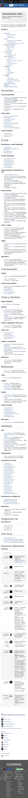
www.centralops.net (8, 447)
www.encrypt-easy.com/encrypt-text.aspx (13, 348)
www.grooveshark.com (9, 399)
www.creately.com (8, 360)
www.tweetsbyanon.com (9, 243)
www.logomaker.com (8, 407)
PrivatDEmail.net (8, 153)
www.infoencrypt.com (9, 354)
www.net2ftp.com (8, 443)
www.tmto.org (7, 463)
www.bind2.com (7, 123)
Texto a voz (10, 62)
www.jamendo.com (8, 400)
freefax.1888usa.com (9, 293)
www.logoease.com (8, 409)
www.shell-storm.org (8, 476)
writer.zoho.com (7, 312)
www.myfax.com (8, 286)
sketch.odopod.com (8, 389)
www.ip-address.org (8, 437)
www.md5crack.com (8, 470)
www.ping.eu (7, 438)
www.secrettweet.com (9, 246)
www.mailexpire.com (8, 164)
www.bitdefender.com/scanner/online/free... (13, 539)
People (10, 1)
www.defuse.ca (7, 229)
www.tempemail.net (8, 167)
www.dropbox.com (8, 527)
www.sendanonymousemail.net (11, 174)
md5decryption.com (8, 492)
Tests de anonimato (11, 34)
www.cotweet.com (8, 196)
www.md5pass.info (8, 483)
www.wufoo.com (7, 512)
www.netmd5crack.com (9, 466)
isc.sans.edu (7, 485)
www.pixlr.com (7, 383)
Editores (9, 59)
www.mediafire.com (8, 525)
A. (8, 572)
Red (8, 76)
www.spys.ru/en (7, 136)
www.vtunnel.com (8, 124)
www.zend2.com (8, 122)
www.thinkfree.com (8, 304)
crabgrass (17, 774)
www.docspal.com (8, 344)
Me (5, 1)
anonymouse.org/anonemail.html (11, 176)
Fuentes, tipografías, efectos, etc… (15, 60)
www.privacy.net (7, 97)
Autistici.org (7, 150)
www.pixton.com (8, 387)
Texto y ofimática (8, 56)
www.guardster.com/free (9, 119)
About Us (9, 784)
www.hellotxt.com (8, 212)
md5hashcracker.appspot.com (11, 493)
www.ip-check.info (8, 100)
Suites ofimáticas (11, 57)
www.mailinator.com (8, 160)
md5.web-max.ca (8, 486)
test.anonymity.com (8, 109)
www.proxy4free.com (9, 135)
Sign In (25, 1)
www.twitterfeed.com (8, 199)
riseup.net (6, 773)
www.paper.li (7, 259)
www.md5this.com (8, 477)
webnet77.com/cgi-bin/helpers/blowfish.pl (13, 351)
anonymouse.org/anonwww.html (11, 116)
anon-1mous (4, 714)
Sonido (8, 70)
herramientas (18, 714)
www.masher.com (8, 372)
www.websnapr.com (8, 509)
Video (8, 68)
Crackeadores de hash (12, 79)
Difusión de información (10, 44)
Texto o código (10, 47)
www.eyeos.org (7, 552)
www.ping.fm (7, 215)
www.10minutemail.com (9, 158)
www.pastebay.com (8, 232)
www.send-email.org (8, 180)
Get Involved (21, 789)
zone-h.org (6, 261)
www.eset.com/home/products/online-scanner (14, 542)
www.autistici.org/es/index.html (11, 220)
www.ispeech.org (8, 334)
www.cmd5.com (7, 474)
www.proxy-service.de (9, 126)
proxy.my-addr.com (8, 127)
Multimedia (7, 66)
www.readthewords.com (9, 337)
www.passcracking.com (9, 472)
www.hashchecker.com (9, 479)
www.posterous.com (8, 203)
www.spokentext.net (8, 332)
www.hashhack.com (8, 469)
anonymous (10, 714)
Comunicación (7, 52)
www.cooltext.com (8, 327)
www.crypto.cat (7, 276)
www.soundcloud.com (9, 396)
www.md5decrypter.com (9, 467)
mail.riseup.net (7, 147)
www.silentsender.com (9, 182)
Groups (16, 1)
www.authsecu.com (8, 473)
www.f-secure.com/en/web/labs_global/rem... (14, 540)
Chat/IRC (9, 53)
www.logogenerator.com (9, 416)
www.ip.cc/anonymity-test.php (11, 103)
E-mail (5, 39)
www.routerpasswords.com (10, 444)
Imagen (9, 69)
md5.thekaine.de (8, 487)
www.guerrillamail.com (9, 161)
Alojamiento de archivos (10, 83)
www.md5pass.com (8, 482)
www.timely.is (7, 251)
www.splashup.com (8, 385)
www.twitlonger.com (8, 249)
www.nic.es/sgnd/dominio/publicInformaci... (14, 440)
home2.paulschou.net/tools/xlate (11, 456)
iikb (21, 698)
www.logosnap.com (8, 415)
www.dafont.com (8, 325)
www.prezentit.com (8, 361)
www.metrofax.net (8, 290)
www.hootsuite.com (8, 218)
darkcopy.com (7, 314)
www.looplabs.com (8, 395)
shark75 (7, 556)
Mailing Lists (10, 789)
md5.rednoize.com (8, 490)
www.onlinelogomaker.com (10, 412)
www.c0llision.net (8, 464)
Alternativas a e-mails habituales (14, 40)
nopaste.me (6, 236)
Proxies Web (10, 36)
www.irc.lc (6, 279)
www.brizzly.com (8, 193)
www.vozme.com (8, 338)
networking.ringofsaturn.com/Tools (12, 434)
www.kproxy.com (8, 120)
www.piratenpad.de (8, 310)
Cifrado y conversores (12, 63)
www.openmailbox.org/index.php (11, 148)
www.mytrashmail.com (9, 163)
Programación (10, 78)
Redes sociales (10, 46)
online (23, 714)
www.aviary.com (7, 370)
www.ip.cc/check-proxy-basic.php (11, 106)
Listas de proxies (11, 37)
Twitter (8, 49)
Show (5, 21)
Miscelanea (9, 50)
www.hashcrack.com (8, 480)
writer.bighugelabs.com (9, 317)
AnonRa (7, 681)
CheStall (7, 607)
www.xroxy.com (7, 133)
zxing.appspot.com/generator (10, 499)
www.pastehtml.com (8, 422)
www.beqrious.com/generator (10, 500)
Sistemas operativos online (10, 86)
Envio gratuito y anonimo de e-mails (15, 43)
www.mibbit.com (8, 280)
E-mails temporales (11, 42)
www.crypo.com (7, 347)
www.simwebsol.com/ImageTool (11, 413)
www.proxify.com (8, 117)
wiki (14, 714)
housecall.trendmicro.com (10, 537)
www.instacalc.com (8, 515)
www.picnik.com (7, 386)
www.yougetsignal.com (9, 433)
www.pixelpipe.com (8, 207)
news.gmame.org (8, 151)
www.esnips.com (8, 530)
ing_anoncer (6, 601)
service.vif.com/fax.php (9, 292)
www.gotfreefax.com (8, 289)
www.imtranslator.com (9, 335)
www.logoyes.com (8, 410)
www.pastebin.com (8, 228)
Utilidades (6, 75)
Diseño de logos (10, 72)
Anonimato (6, 33)
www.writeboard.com (8, 311)
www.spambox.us (8, 165)
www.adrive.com (8, 528)
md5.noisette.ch (7, 489)
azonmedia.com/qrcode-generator (11, 503)
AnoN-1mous (18, 5)
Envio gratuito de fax (12, 55)
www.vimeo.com (8, 377)
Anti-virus (6, 85)
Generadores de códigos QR (13, 81)
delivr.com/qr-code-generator (10, 502)
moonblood (6, 585)
